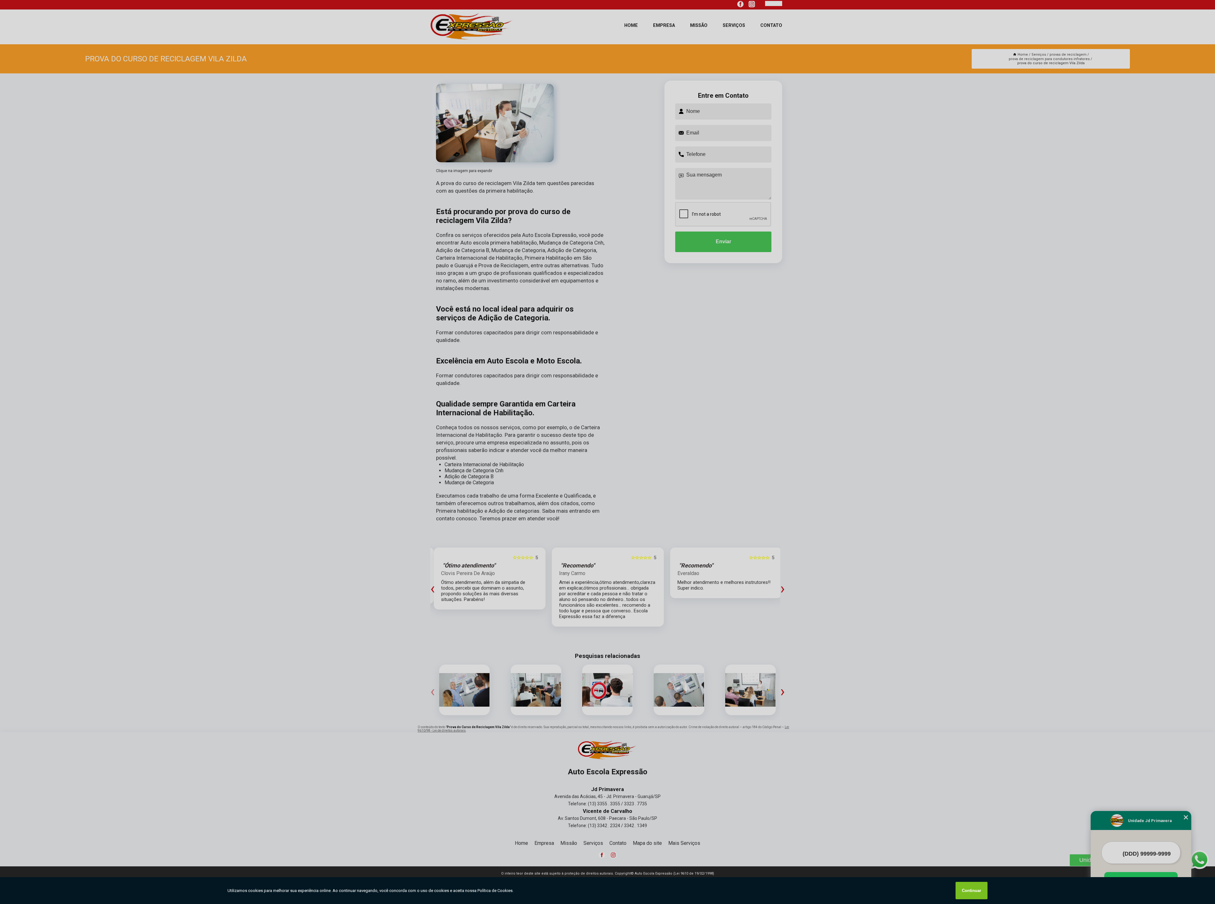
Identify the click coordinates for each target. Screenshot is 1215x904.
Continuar (971, 890)
